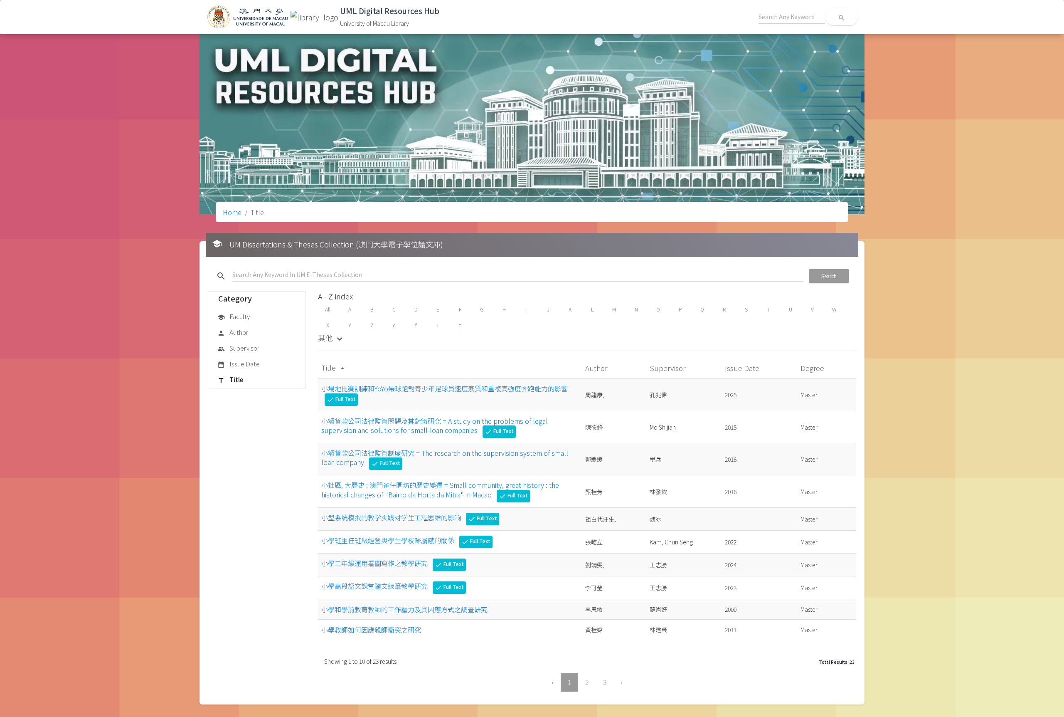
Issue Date (238, 363)
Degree (813, 368)
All (327, 309)
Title (230, 379)
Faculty (233, 316)
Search (829, 275)
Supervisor (238, 348)
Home (232, 212)
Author (232, 332)
